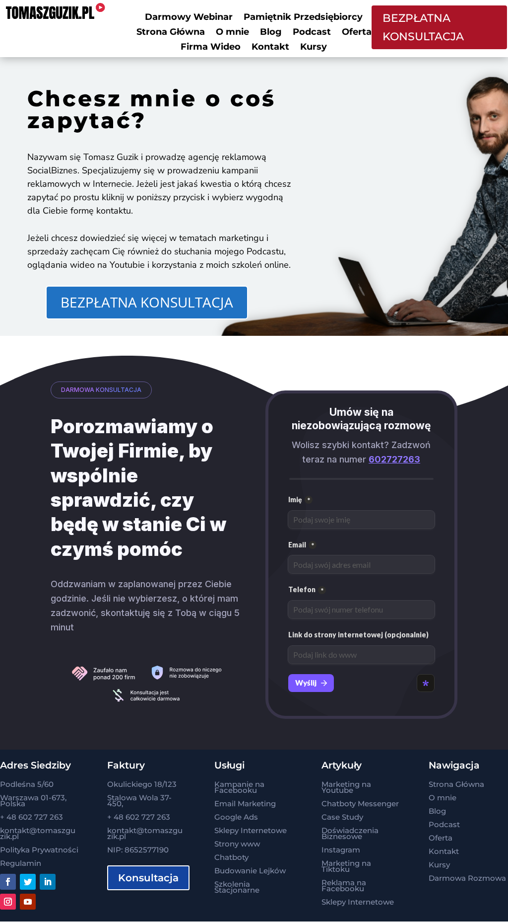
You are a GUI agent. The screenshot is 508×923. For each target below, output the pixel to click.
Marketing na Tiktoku (346, 866)
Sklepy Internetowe (250, 830)
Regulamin (20, 863)
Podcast (312, 32)
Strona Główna (170, 32)
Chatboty (231, 857)
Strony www (237, 843)
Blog (271, 32)
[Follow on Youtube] (28, 902)
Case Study (342, 817)
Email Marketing (245, 803)
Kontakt (270, 47)
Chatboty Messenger (360, 803)
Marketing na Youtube (346, 787)
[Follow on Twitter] (28, 882)
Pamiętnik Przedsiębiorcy (303, 17)
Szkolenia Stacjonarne (236, 887)
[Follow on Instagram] (8, 902)
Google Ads (236, 817)
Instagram (340, 849)
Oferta (357, 32)
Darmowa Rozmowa (467, 878)
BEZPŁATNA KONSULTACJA (423, 27)
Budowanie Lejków (250, 870)
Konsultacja (148, 878)
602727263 (394, 459)
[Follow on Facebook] (8, 882)
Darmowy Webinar (189, 17)
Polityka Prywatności (39, 849)
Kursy (313, 47)
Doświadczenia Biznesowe (350, 833)
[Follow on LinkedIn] (48, 882)
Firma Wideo (211, 47)
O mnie (232, 32)
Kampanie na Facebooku (239, 787)
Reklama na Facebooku (343, 885)
